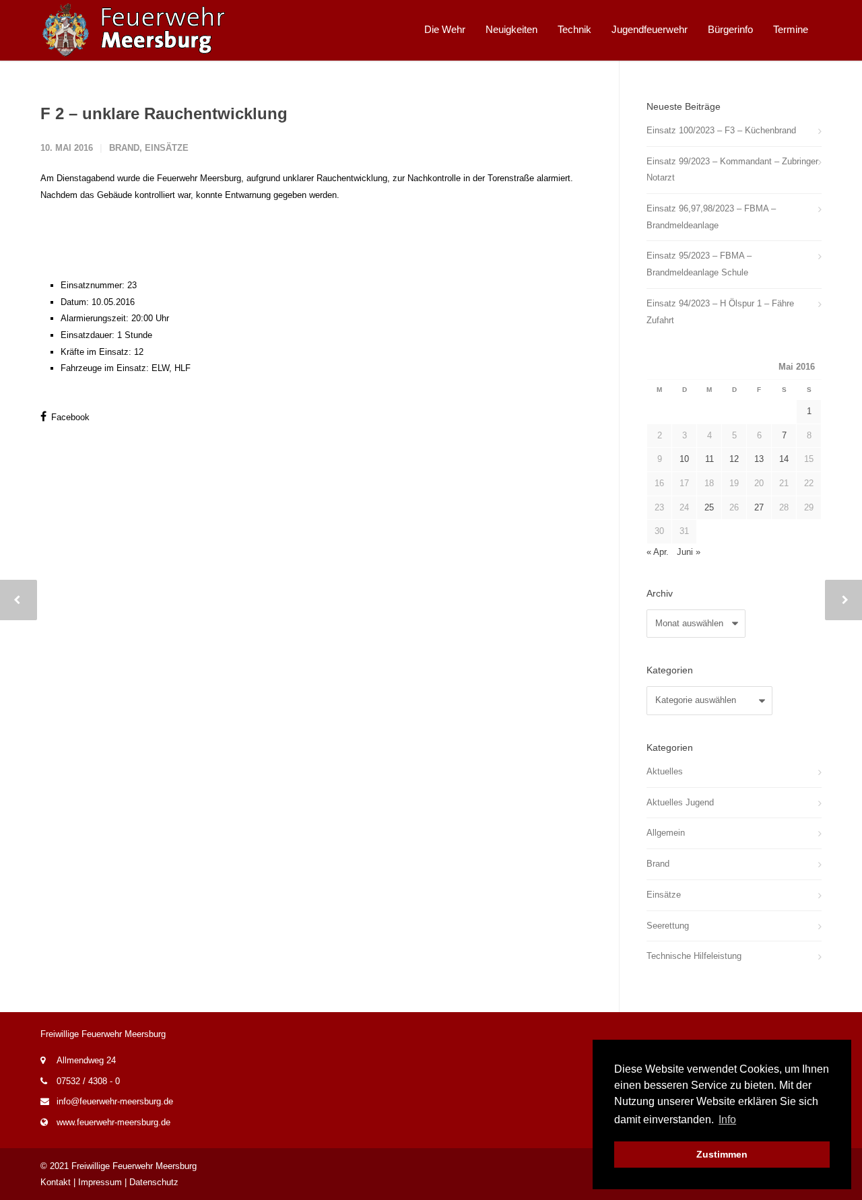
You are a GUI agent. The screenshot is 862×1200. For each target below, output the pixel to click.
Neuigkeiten (511, 29)
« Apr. (657, 552)
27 (759, 507)
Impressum (100, 1182)
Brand (124, 148)
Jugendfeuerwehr (649, 29)
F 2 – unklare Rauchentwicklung (164, 113)
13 (759, 459)
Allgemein (665, 833)
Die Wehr (444, 29)
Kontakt (55, 1182)
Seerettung (667, 926)
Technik (574, 29)
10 (684, 459)
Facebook (69, 417)
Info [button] (727, 1119)
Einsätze (167, 148)
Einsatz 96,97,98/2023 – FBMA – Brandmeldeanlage (711, 216)
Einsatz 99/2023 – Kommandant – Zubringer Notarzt (732, 169)
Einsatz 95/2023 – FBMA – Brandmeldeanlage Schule (699, 264)
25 (709, 507)
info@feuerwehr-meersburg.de (115, 1101)
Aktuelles (664, 771)
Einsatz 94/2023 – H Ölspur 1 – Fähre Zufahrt (720, 311)
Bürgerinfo (730, 29)
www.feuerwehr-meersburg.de (113, 1122)
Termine (790, 29)
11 (709, 459)
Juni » (688, 552)
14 (784, 459)
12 (734, 459)
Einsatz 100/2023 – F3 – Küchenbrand (721, 130)
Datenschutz (153, 1182)
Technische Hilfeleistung (693, 956)
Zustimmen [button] (722, 1154)
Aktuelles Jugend (680, 802)
